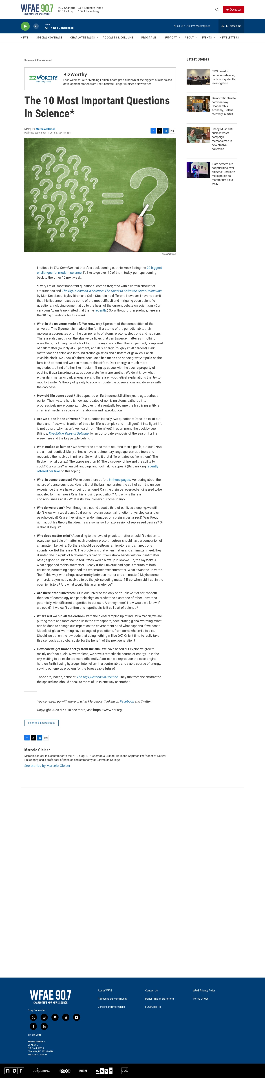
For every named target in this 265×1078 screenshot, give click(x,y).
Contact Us (151, 990)
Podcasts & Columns (118, 37)
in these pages (119, 480)
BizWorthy (75, 75)
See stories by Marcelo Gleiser (47, 765)
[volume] (36, 26)
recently (100, 310)
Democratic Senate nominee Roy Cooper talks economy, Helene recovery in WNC (224, 106)
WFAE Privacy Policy (204, 990)
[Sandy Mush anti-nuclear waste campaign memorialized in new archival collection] (198, 135)
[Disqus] (132, 836)
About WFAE (105, 990)
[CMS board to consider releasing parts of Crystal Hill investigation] (198, 77)
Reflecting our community (112, 998)
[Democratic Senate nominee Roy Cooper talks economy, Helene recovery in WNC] (198, 104)
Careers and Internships (111, 1007)
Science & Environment (38, 60)
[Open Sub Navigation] (31, 37)
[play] (25, 26)
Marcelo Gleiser (45, 129)
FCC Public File (153, 1007)
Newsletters (229, 37)
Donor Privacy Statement (159, 998)
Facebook (127, 701)
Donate (235, 9)
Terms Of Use (201, 998)
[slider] (41, 26)
